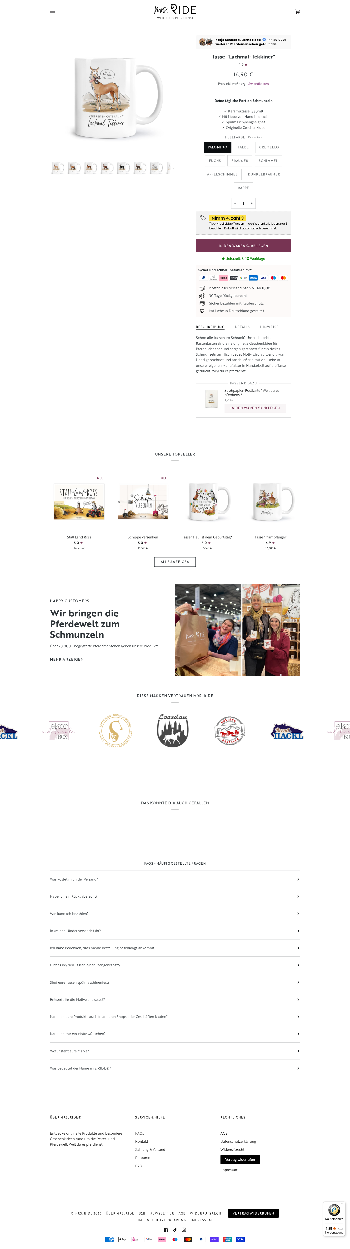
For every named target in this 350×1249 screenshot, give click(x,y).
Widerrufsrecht (232, 1149)
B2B (138, 1165)
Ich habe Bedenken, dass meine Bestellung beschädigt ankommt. (102, 947)
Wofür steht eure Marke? (69, 1051)
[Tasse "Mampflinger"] (271, 501)
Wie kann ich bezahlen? (69, 913)
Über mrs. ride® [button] (65, 1117)
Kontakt (141, 1141)
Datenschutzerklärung (238, 1141)
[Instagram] (184, 1230)
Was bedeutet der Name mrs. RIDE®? (80, 1068)
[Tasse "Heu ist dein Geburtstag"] (207, 501)
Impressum (229, 1169)
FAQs (139, 1133)
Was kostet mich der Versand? (74, 879)
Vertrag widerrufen (240, 1159)
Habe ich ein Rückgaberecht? (73, 896)
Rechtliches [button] (232, 1117)
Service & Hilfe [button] (150, 1117)
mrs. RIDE (84, 1213)
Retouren (142, 1157)
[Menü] (342, 1204)
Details (242, 327)
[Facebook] (166, 1230)
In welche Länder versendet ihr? (75, 930)
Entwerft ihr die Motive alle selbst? (77, 999)
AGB (224, 1133)
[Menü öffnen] (57, 11)
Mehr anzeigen (67, 659)
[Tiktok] (175, 1230)
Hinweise (269, 327)
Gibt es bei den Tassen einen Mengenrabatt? (85, 965)
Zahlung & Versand (150, 1149)
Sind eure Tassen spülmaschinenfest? (79, 982)
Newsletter (162, 1213)
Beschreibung (210, 327)
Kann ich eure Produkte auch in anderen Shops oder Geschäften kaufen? (109, 1016)
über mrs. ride (120, 1213)
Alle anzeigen (175, 562)
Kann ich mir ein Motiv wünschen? (77, 1033)
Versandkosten (258, 84)
